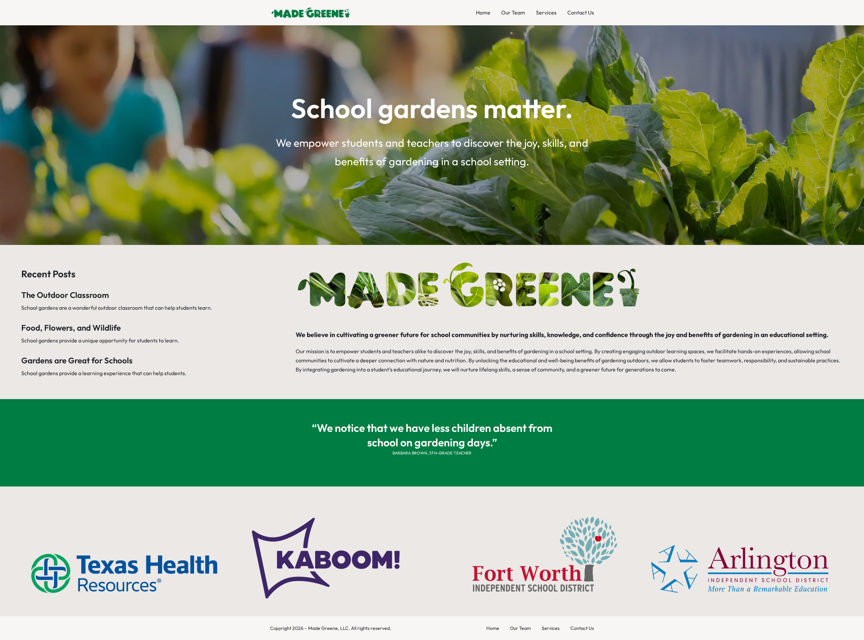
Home (483, 12)
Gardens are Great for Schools (77, 360)
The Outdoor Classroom (65, 295)
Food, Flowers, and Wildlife (71, 328)
